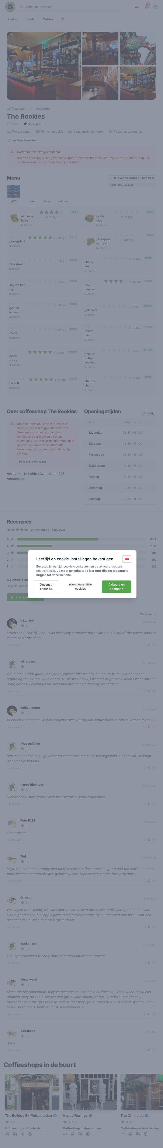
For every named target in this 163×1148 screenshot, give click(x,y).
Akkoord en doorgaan (116, 586)
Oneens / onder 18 (46, 586)
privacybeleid (45, 570)
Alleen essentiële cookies (80, 586)
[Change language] (126, 559)
